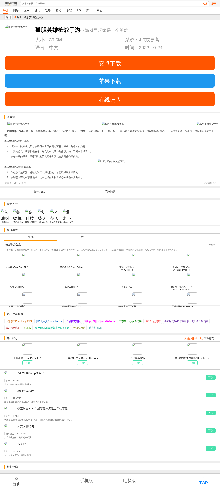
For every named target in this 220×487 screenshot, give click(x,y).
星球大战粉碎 (153, 321)
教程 (69, 10)
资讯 (88, 10)
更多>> (212, 245)
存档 (58, 10)
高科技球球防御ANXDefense (99, 321)
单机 (5, 10)
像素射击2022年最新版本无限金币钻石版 (186, 321)
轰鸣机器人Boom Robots (49, 321)
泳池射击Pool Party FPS (19, 321)
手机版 (86, 480)
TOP (203, 482)
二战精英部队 (73, 321)
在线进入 (110, 99)
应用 (26, 10)
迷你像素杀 (79, 327)
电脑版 (129, 480)
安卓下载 (110, 63)
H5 (79, 10)
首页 (16, 483)
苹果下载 (110, 80)
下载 (210, 377)
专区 (99, 10)
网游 (16, 10)
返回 (8, 17)
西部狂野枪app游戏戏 (130, 321)
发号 (37, 10)
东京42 (27, 327)
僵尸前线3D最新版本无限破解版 (52, 327)
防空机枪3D (95, 327)
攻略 (48, 10)
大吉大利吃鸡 (13, 327)
